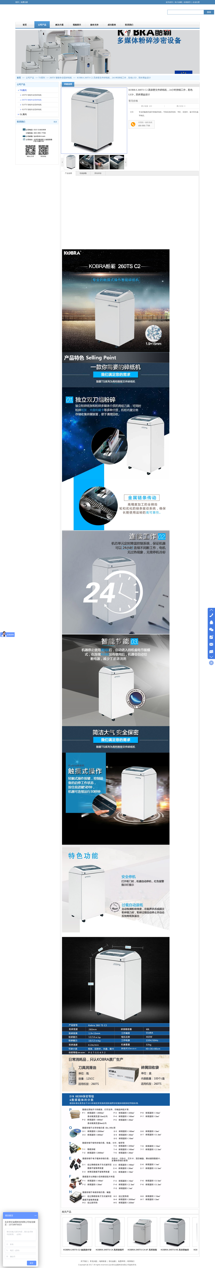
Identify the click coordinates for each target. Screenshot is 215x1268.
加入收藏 (178, 2)
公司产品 (30, 78)
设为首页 (169, 2)
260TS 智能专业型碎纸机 (60, 78)
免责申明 (121, 1261)
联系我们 (130, 1261)
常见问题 (93, 1261)
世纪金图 (112, 1261)
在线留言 (187, 2)
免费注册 (24, 2)
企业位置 (196, 2)
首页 (19, 78)
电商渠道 (102, 1261)
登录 (17, 2)
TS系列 (41, 78)
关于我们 (84, 1261)
